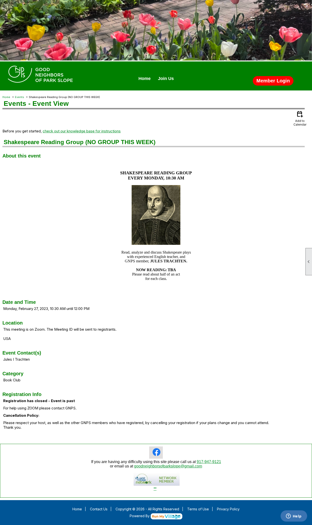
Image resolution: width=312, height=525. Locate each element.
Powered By (140, 516)
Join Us (166, 78)
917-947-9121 (209, 462)
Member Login (273, 80)
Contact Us (98, 509)
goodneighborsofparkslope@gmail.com (168, 466)
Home (144, 78)
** (155, 489)
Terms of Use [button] (198, 509)
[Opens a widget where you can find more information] (293, 516)
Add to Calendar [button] (299, 118)
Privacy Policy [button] (228, 509)
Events (19, 97)
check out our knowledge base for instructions (82, 131)
